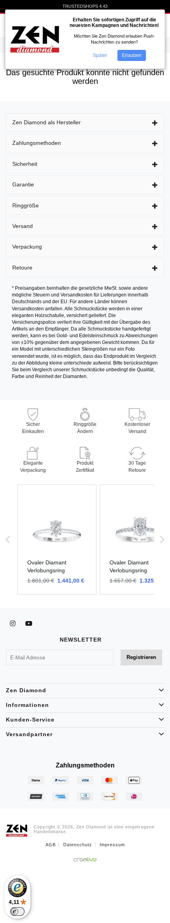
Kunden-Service (30, 719)
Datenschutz (77, 844)
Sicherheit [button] (24, 164)
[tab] (85, 122)
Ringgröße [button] (25, 205)
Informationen (27, 705)
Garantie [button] (23, 184)
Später (100, 55)
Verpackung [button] (27, 246)
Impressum (112, 844)
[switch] (17, 911)
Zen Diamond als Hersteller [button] (46, 122)
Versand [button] (22, 226)
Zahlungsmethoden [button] (36, 143)
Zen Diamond (26, 690)
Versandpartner (29, 734)
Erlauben (132, 55)
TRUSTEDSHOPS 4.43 (85, 6)
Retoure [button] (22, 267)
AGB (50, 844)
